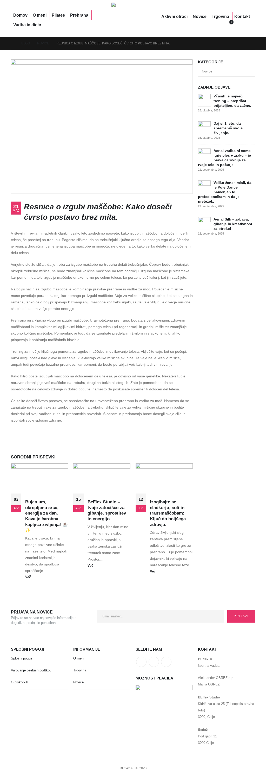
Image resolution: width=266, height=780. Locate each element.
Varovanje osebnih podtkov (31, 670)
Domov (20, 15)
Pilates (58, 15)
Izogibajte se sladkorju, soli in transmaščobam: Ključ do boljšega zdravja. (168, 513)
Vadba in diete (27, 25)
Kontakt (242, 16)
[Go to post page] (204, 100)
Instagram (166, 662)
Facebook (141, 662)
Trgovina (220, 16)
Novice (200, 16)
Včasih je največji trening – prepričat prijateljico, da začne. (232, 101)
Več (28, 577)
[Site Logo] (130, 20)
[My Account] (191, 24)
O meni (39, 15)
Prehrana (79, 15)
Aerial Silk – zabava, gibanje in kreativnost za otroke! (233, 224)
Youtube (154, 662)
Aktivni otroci (174, 16)
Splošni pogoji (21, 658)
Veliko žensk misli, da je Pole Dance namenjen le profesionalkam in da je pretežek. (224, 192)
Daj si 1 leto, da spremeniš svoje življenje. (228, 128)
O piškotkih (19, 682)
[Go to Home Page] (12, 43)
